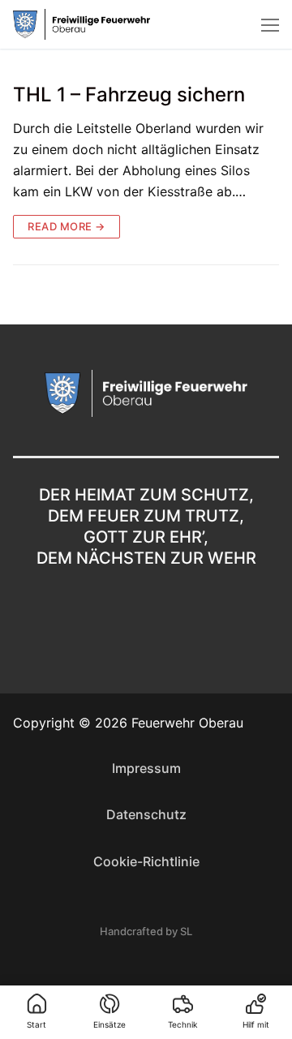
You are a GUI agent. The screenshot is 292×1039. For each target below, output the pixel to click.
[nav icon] (270, 24)
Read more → (66, 226)
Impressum (146, 768)
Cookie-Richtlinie (146, 861)
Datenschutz (146, 814)
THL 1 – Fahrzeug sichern (129, 94)
